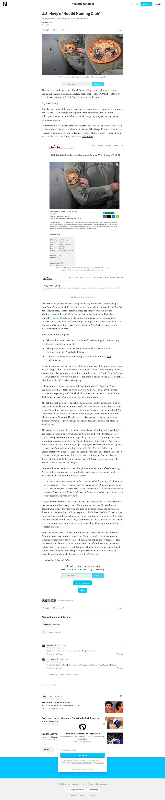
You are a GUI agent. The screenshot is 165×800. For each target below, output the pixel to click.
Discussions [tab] (59, 696)
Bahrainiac (51, 645)
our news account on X (87, 109)
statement (63, 472)
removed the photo (57, 129)
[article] (82, 707)
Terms (90, 784)
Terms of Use (93, 760)
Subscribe (146, 4)
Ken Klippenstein (47, 22)
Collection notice (100, 784)
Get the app (93, 790)
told (44, 376)
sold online (87, 136)
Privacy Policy (99, 763)
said (57, 344)
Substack (71, 795)
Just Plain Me (52, 659)
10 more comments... (49, 685)
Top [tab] (44, 696)
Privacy (84, 784)
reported (46, 448)
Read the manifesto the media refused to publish (60, 706)
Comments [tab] (47, 624)
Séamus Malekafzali (62, 318)
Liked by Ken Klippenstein (56, 648)
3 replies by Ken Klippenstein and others (63, 675)
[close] (104, 724)
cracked (97, 314)
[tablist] (51, 624)
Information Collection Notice (82, 763)
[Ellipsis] (122, 645)
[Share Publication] (137, 4)
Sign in (158, 4)
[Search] (132, 4)
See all (46, 749)
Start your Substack (76, 790)
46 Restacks (69, 600)
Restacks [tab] (56, 624)
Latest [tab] (50, 696)
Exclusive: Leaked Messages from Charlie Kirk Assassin (70, 718)
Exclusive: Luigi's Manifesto (56, 702)
